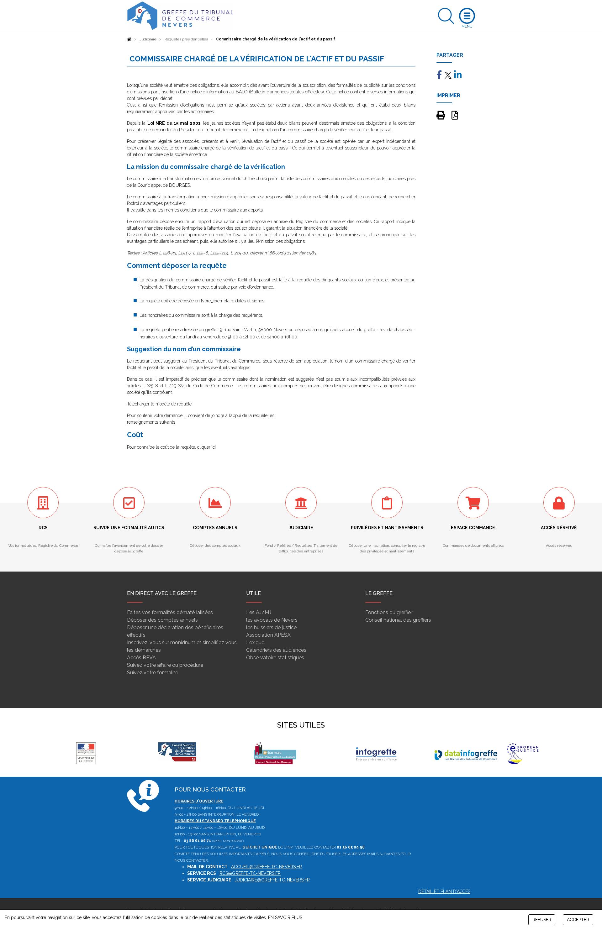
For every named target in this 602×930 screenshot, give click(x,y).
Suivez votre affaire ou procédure (165, 665)
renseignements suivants (151, 422)
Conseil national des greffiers (398, 620)
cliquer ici (206, 447)
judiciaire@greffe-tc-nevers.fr (272, 879)
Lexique (255, 642)
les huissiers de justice (271, 627)
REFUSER (541, 919)
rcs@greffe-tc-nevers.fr (250, 873)
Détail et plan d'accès (444, 891)
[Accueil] (129, 39)
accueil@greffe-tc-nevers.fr (266, 866)
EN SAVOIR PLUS (285, 917)
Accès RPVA (141, 658)
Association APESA (268, 635)
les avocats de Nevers (272, 620)
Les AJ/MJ (258, 612)
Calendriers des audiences (276, 650)
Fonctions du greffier (388, 612)
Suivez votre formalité (152, 673)
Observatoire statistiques (275, 658)
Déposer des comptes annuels (162, 620)
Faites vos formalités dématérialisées (170, 612)
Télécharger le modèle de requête (159, 403)
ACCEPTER (578, 919)
